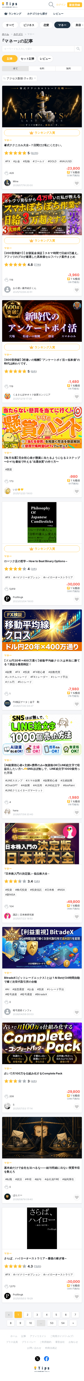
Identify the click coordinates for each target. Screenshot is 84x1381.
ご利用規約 (45, 1341)
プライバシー (29, 1341)
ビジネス (28, 25)
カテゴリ (18, 34)
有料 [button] (42, 68)
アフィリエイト (38, 1336)
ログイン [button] (61, 4)
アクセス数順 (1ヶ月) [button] (20, 78)
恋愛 (46, 25)
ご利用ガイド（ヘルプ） (62, 1336)
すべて (10, 25)
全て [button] (15, 68)
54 (62, 1323)
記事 (10, 58)
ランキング (15, 13)
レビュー (58, 13)
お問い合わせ (34, 1347)
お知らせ (73, 1341)
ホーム (5, 34)
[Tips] (10, 5)
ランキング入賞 (45, 132)
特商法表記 (51, 1347)
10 (30, 1323)
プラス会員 (12, 1341)
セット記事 (27, 58)
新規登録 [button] (74, 4)
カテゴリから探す (37, 13)
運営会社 (60, 1341)
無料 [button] (68, 68)
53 (51, 1323)
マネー (62, 25)
